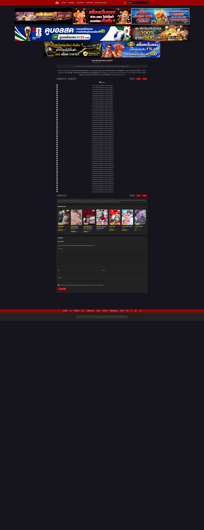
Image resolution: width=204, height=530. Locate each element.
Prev (139, 79)
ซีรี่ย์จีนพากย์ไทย (114, 311)
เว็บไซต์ (60, 278)
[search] (147, 2)
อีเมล (103, 270)
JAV (71, 311)
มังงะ (83, 311)
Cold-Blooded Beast (107, 62)
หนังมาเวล (105, 311)
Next (144, 79)
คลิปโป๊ (122, 311)
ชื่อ (59, 270)
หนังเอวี (98, 311)
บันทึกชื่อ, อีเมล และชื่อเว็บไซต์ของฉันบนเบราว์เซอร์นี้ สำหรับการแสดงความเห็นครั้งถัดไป (81, 285)
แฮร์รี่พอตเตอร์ (90, 311)
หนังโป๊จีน (65, 311)
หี (131, 311)
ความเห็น (60, 249)
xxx (140, 311)
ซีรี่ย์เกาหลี (76, 311)
